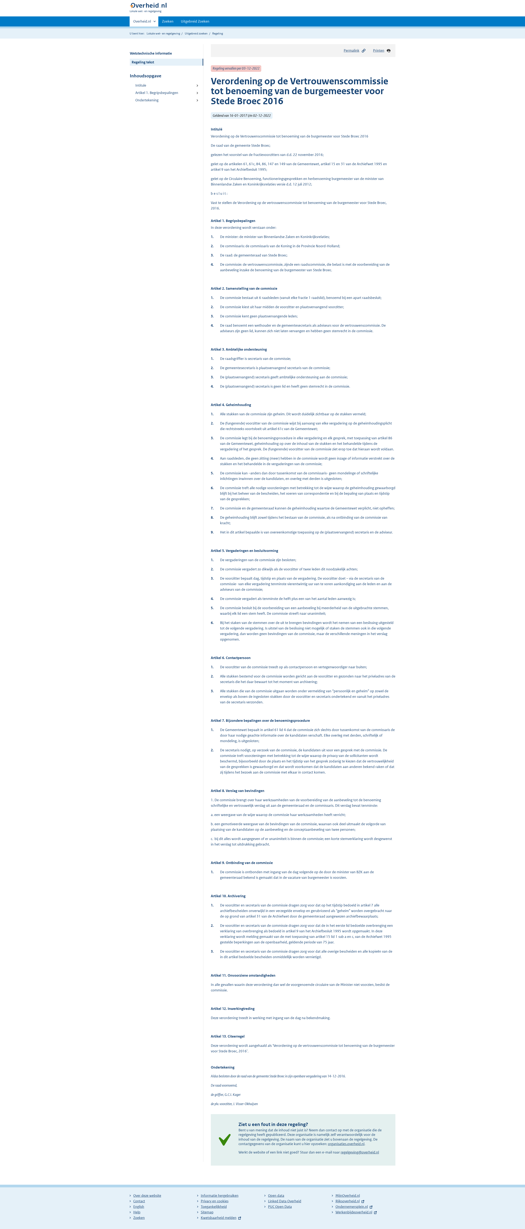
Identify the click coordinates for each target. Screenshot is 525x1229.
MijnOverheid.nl (348, 1195)
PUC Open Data (280, 1206)
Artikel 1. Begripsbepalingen (156, 92)
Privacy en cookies (214, 1201)
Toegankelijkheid (214, 1206)
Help (136, 1212)
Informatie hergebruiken (220, 1195)
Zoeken (167, 21)
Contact (139, 1201)
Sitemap (207, 1212)
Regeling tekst (143, 62)
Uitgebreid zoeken (196, 33)
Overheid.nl (142, 22)
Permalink (351, 50)
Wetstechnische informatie (151, 53)
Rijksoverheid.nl (348, 1201)
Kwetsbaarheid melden (218, 1217)
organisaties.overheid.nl (346, 1144)
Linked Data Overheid (284, 1201)
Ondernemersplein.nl (352, 1206)
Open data (276, 1195)
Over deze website (147, 1195)
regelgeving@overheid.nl (360, 1152)
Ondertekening (147, 100)
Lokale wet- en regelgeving (163, 33)
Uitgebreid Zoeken (195, 21)
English (138, 1206)
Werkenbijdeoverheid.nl (354, 1212)
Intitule (140, 85)
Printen (378, 50)
